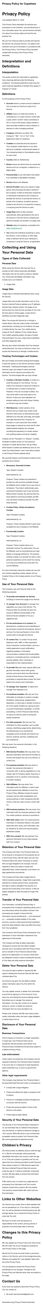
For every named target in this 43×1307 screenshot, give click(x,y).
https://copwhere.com (14, 228)
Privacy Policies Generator (25, 1302)
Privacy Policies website (16, 453)
